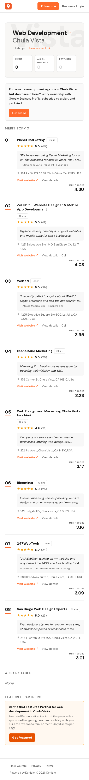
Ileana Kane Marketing (35, 351)
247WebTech (28, 544)
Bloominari (25, 483)
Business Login (73, 6)
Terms (49, 766)
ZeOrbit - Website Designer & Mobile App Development (47, 207)
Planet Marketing (31, 140)
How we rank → (39, 48)
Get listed (19, 113)
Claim (52, 140)
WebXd (23, 281)
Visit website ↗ (27, 180)
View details (50, 180)
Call (63, 255)
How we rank (18, 766)
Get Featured (22, 737)
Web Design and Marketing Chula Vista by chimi (48, 413)
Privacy (36, 766)
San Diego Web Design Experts (42, 609)
